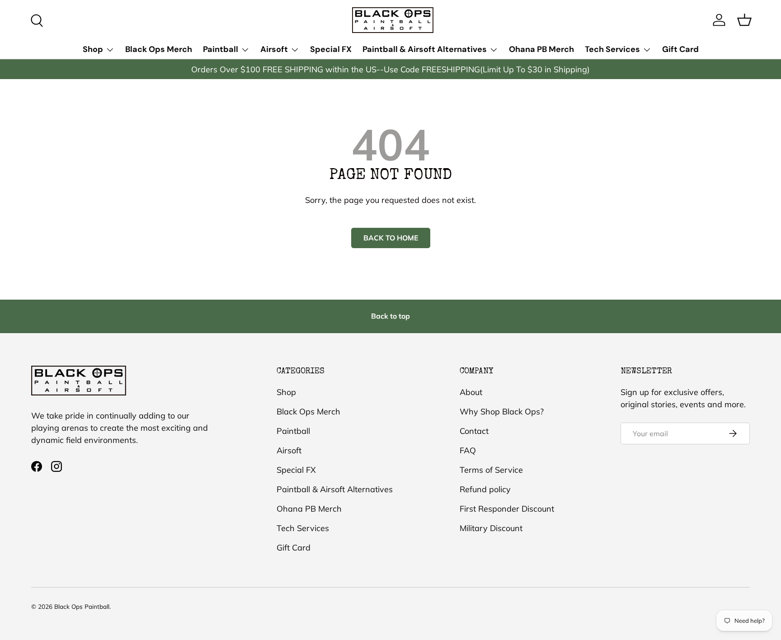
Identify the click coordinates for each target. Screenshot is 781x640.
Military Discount (491, 528)
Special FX (331, 49)
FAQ (468, 450)
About (471, 392)
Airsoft (274, 49)
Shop (93, 49)
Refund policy (485, 489)
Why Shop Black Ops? (502, 411)
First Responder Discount (507, 509)
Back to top (390, 315)
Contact (474, 431)
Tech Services (612, 49)
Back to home (390, 237)
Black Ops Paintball (81, 606)
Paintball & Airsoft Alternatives (424, 49)
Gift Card (680, 49)
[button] (744, 20)
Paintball (220, 49)
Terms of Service (491, 470)
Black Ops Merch (158, 49)
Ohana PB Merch (541, 49)
